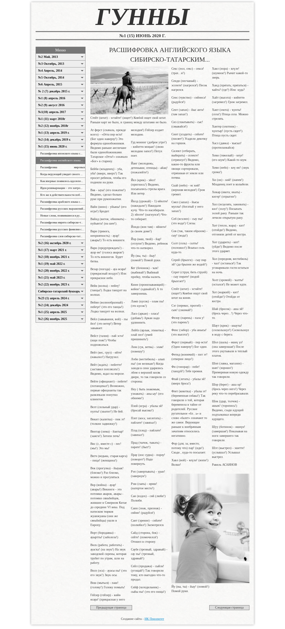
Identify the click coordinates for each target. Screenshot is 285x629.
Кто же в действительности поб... (61, 194)
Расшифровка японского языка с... (61, 153)
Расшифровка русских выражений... (62, 208)
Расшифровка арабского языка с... (61, 201)
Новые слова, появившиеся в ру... (60, 215)
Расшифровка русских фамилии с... (62, 229)
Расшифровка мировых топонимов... (62, 168)
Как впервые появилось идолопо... (61, 181)
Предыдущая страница (111, 607)
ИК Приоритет (154, 619)
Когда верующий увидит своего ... (61, 174)
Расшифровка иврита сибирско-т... (61, 222)
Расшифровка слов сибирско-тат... (61, 236)
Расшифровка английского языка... (61, 160)
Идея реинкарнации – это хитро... (61, 188)
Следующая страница (229, 607)
